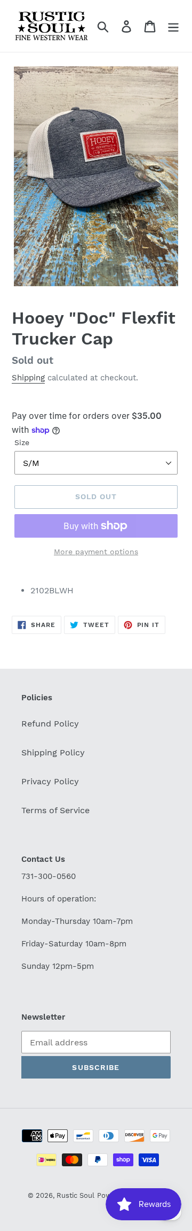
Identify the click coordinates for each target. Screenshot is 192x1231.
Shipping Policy (53, 752)
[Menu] (173, 26)
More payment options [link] (96, 551)
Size (21, 442)
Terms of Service (55, 810)
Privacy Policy (50, 781)
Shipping (28, 378)
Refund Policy (50, 723)
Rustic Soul (75, 1195)
